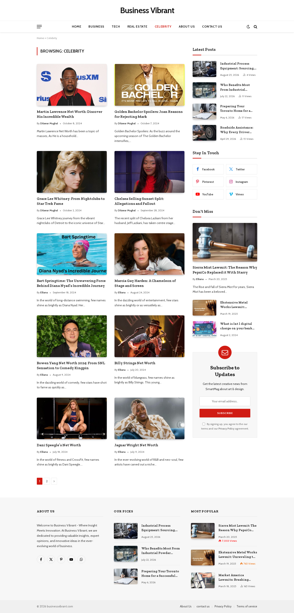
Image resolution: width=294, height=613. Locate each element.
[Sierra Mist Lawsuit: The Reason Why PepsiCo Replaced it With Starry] (225, 242)
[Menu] (39, 26)
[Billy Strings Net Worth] (149, 336)
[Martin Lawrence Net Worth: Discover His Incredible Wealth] (72, 85)
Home (76, 26)
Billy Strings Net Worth (135, 363)
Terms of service (247, 606)
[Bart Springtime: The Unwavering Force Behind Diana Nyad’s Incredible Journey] (72, 254)
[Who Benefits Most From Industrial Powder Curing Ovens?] (204, 90)
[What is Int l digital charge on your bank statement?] (204, 329)
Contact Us (212, 26)
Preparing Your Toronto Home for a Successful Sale (235, 108)
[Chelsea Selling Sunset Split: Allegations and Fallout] (149, 172)
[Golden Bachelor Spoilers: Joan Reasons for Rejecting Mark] (149, 85)
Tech (116, 26)
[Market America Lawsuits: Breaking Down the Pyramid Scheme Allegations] (203, 580)
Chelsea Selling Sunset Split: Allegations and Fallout (139, 201)
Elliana (44, 292)
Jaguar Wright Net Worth (136, 445)
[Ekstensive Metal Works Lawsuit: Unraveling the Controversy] (204, 308)
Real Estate (137, 26)
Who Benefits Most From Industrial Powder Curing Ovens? (238, 87)
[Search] (255, 26)
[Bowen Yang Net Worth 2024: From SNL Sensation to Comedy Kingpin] (72, 336)
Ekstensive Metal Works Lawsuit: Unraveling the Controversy (234, 305)
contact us (203, 606)
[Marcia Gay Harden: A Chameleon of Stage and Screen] (149, 254)
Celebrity (163, 26)
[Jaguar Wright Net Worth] (149, 418)
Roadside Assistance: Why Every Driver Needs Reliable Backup (238, 130)
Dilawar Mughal (49, 123)
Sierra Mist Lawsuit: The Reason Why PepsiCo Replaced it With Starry (225, 269)
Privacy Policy (226, 428)
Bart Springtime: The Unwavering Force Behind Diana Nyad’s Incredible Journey (71, 283)
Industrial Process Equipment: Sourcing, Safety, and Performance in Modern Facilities (237, 66)
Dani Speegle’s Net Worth (59, 445)
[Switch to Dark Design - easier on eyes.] (248, 26)
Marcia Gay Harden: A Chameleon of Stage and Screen (145, 283)
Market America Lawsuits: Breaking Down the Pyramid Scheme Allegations (234, 577)
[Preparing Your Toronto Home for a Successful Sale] (204, 111)
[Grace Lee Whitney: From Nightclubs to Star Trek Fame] (72, 172)
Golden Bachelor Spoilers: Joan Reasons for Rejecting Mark (149, 114)
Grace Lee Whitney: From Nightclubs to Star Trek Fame (71, 201)
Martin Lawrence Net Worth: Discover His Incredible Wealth (69, 114)
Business (96, 26)
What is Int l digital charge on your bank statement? (236, 326)
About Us (187, 26)
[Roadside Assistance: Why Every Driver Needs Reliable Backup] (204, 133)
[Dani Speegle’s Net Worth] (72, 418)
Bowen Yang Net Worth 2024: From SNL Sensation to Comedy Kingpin (71, 365)
